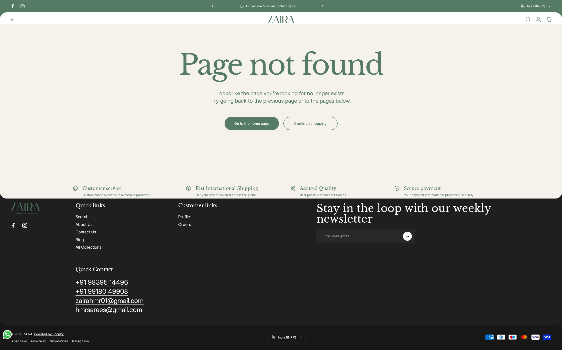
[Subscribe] (407, 236)
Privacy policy (38, 340)
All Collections (88, 247)
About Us (84, 224)
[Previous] (213, 6)
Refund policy (19, 340)
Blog (80, 239)
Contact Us (86, 232)
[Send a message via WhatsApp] (7, 334)
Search (82, 216)
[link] (102, 282)
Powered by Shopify (49, 334)
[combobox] (536, 6)
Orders (184, 224)
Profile (184, 216)
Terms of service (58, 340)
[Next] (322, 6)
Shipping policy (80, 340)
